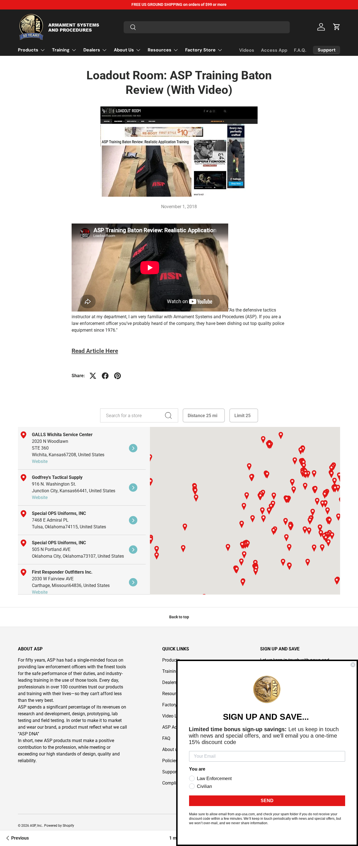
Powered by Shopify (59, 826)
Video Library (175, 716)
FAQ (166, 738)
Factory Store (200, 50)
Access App (274, 50)
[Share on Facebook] (105, 376)
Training (61, 50)
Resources (159, 50)
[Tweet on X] (93, 376)
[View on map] (133, 448)
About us (171, 749)
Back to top (179, 617)
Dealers (91, 50)
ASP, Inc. (36, 826)
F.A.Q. (300, 50)
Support (170, 771)
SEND (267, 800)
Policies (170, 760)
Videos (246, 50)
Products (28, 50)
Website (40, 461)
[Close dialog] (353, 664)
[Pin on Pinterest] (117, 376)
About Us (124, 50)
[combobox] (207, 27)
